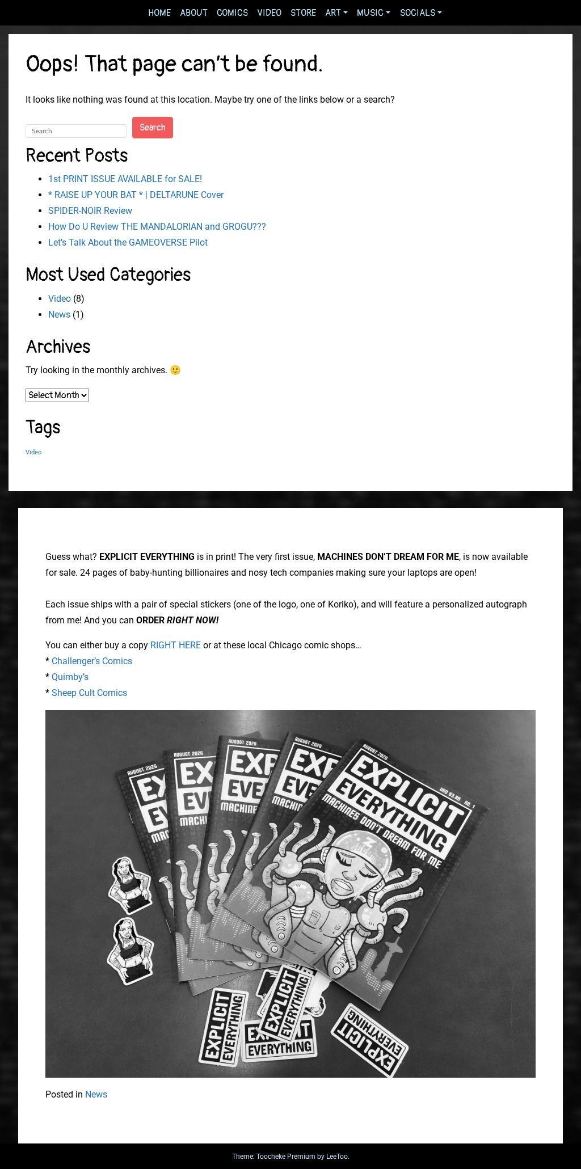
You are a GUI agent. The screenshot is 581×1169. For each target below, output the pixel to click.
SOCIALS (417, 13)
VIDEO (269, 13)
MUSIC (370, 13)
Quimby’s (70, 677)
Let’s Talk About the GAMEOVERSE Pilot (128, 242)
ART (333, 13)
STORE (303, 13)
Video (59, 298)
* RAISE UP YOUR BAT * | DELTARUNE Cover (136, 194)
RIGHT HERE (175, 645)
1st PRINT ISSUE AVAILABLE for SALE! (125, 179)
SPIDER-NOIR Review (90, 210)
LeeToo (337, 1156)
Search (153, 127)
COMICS (232, 13)
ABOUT (194, 13)
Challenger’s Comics (92, 661)
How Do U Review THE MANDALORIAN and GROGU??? (157, 226)
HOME (159, 13)
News (59, 314)
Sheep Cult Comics (89, 692)
